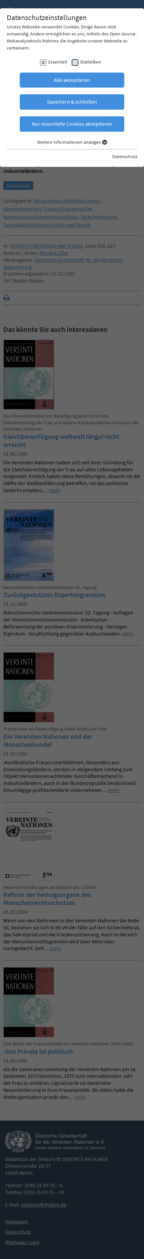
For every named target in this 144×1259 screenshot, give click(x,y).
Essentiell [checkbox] (57, 62)
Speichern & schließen (72, 101)
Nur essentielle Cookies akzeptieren (72, 123)
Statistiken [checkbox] (90, 62)
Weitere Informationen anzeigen (69, 142)
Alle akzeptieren (72, 80)
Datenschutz (124, 156)
